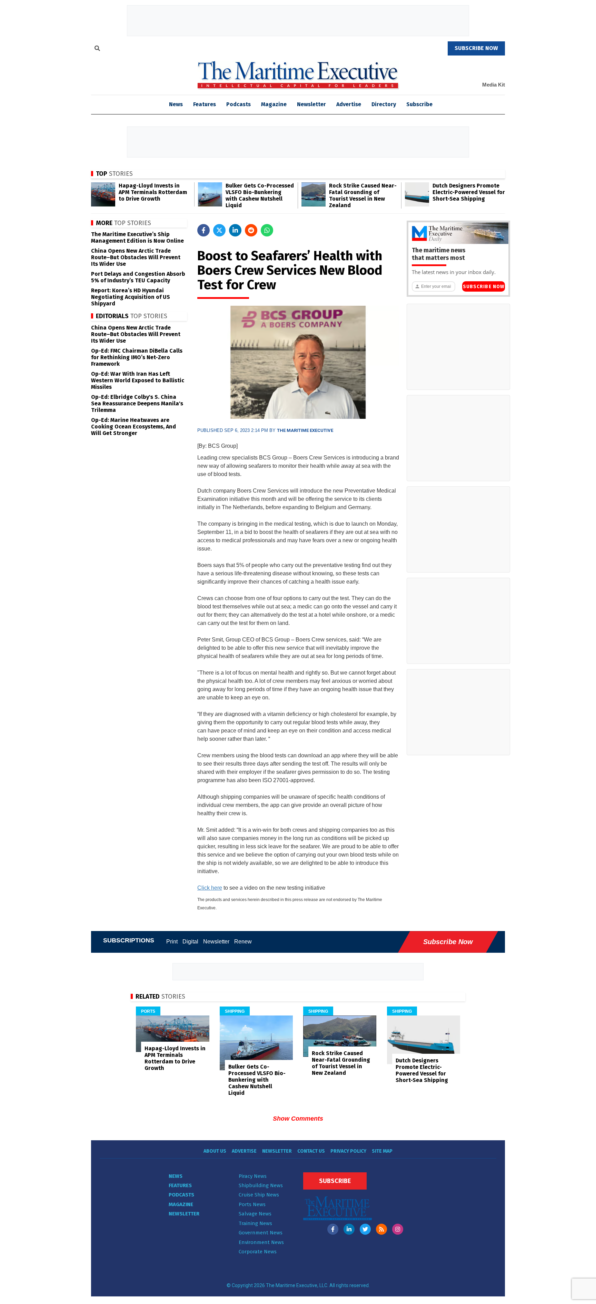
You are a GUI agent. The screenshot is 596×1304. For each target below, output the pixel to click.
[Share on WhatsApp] (267, 230)
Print (172, 941)
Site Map (382, 1151)
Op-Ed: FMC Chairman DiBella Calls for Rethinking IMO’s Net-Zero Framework (136, 357)
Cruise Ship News (259, 1195)
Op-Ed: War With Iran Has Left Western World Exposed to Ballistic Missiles (137, 380)
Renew (243, 941)
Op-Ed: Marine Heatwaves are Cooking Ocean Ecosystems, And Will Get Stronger (133, 426)
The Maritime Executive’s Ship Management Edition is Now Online (137, 237)
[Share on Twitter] (219, 230)
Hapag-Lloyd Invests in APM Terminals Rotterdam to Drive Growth (153, 192)
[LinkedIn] (349, 1229)
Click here (209, 888)
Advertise (348, 104)
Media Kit (493, 85)
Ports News (252, 1204)
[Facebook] (332, 1229)
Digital (190, 941)
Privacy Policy (348, 1151)
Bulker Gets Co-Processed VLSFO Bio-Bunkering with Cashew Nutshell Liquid (260, 195)
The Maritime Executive (305, 430)
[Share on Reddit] (251, 230)
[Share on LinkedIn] (235, 230)
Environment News (261, 1242)
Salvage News (255, 1214)
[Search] (97, 49)
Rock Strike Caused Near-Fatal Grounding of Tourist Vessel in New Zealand (363, 195)
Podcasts (238, 104)
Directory (383, 104)
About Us (214, 1151)
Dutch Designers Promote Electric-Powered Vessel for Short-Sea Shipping (469, 192)
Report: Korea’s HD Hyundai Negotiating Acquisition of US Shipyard (130, 297)
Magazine (274, 104)
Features (204, 104)
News (175, 1176)
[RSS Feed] (381, 1229)
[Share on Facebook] (203, 230)
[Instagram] (397, 1229)
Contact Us (311, 1151)
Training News (255, 1223)
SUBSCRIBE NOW (476, 48)
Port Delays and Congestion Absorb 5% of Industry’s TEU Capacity (138, 277)
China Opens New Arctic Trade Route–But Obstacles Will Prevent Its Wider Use (135, 257)
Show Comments (298, 1118)
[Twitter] (365, 1229)
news (176, 104)
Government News (260, 1233)
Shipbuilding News (261, 1185)
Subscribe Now (483, 287)
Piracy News (253, 1176)
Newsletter (311, 104)
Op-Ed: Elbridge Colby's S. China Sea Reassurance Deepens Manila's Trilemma (137, 403)
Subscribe (419, 104)
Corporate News (258, 1252)
